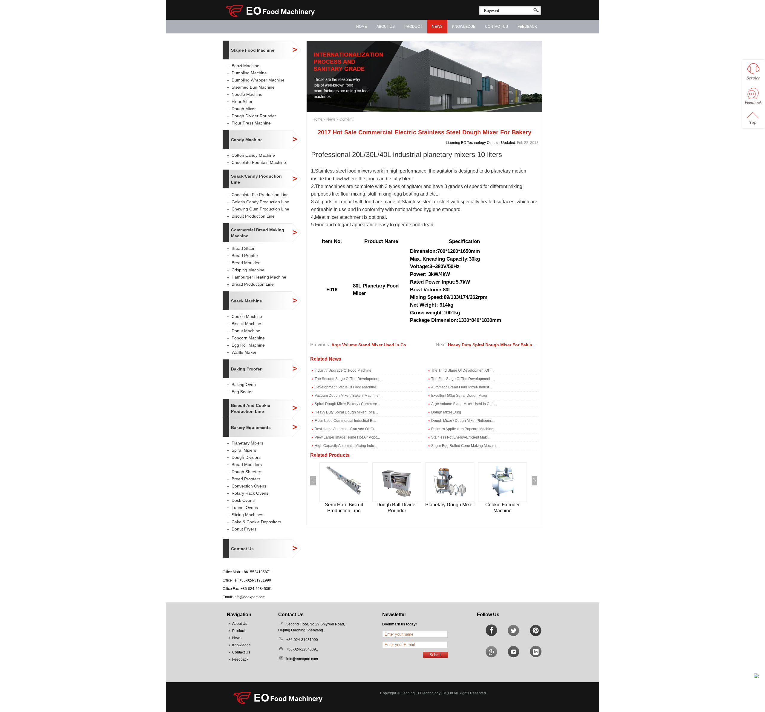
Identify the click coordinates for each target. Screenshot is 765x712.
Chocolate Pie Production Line (260, 194)
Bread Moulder (246, 262)
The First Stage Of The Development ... (462, 379)
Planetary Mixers (247, 443)
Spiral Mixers (244, 450)
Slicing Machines (247, 514)
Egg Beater (242, 391)
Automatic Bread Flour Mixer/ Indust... (461, 387)
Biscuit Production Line (253, 216)
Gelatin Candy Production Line (260, 201)
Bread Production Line (253, 284)
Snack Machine (246, 301)
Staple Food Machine (252, 50)
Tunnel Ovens (245, 507)
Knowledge (463, 26)
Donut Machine (246, 330)
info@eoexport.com (249, 597)
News (437, 26)
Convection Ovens (249, 486)
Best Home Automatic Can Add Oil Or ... (346, 429)
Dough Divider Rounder (254, 115)
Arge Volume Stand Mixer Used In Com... (464, 404)
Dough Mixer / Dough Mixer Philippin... (462, 421)
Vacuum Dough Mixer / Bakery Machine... (348, 395)
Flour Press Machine (251, 123)
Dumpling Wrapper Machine (258, 80)
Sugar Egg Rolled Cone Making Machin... (464, 446)
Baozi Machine (245, 65)
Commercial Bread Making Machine (257, 232)
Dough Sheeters (247, 471)
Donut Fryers (244, 529)
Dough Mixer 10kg (446, 412)
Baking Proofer (246, 369)
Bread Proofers (246, 478)
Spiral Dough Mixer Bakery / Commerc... (347, 404)
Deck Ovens (243, 500)
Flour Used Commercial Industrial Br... (345, 421)
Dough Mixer (244, 108)
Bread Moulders (247, 464)
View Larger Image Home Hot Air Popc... (347, 437)
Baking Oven (244, 384)
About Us (386, 26)
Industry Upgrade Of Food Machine (343, 370)
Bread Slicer (243, 248)
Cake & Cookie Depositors (256, 521)
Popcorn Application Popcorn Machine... (463, 429)
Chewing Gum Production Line (260, 209)
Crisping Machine (248, 269)
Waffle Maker (244, 352)
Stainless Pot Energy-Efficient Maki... (460, 437)
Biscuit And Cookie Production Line (250, 408)
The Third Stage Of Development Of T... (462, 370)
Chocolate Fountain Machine (259, 162)
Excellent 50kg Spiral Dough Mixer (459, 395)
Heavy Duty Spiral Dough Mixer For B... (346, 412)
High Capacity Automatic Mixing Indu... (346, 446)
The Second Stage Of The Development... (348, 379)
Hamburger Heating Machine (259, 277)
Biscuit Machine (246, 323)
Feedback (527, 26)
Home (361, 26)
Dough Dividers (246, 457)
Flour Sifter (242, 101)
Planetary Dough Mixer (449, 504)
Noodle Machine (247, 94)
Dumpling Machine (249, 72)
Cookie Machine (247, 316)
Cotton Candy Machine (253, 155)
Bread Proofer (245, 255)
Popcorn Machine (248, 338)
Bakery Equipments (251, 427)
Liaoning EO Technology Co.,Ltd (472, 143)
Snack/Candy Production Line (256, 179)
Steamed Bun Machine (253, 87)
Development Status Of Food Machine (345, 387)
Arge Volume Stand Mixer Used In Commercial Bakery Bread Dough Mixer (405, 344)
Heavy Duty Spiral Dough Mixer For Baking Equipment (503, 344)
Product (413, 26)
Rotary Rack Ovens (250, 493)
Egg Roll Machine (248, 345)
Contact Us (496, 26)
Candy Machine (247, 139)
